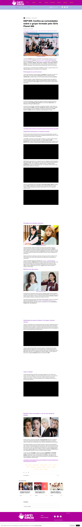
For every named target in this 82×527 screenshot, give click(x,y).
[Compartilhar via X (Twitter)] (26, 472)
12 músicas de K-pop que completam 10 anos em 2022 (25, 492)
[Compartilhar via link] (28, 472)
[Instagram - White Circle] (62, 7)
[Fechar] (80, 525)
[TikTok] (67, 7)
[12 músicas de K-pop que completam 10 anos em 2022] (26, 486)
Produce (46, 469)
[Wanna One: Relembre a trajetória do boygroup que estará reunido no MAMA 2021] (56, 486)
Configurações (72, 525)
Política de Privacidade (38, 525)
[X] (64, 7)
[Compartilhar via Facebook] (23, 472)
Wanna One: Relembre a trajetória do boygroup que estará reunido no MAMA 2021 (56, 492)
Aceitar (78, 525)
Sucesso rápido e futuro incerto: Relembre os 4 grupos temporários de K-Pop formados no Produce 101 (40, 492)
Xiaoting (36, 469)
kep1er (41, 469)
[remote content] (41, 92)
